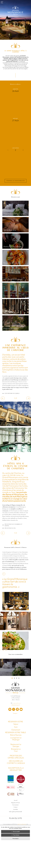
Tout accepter (16, 831)
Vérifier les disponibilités (15, 180)
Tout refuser (16, 835)
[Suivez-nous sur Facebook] (9, 709)
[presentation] (3, 398)
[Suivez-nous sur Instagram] (13, 709)
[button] (7, 150)
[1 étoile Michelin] (21, 782)
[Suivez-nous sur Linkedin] (17, 709)
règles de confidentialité (22, 824)
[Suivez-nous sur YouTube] (21, 709)
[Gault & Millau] (10, 788)
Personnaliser (16, 838)
